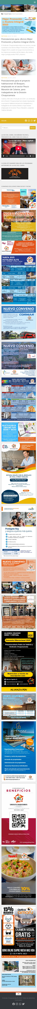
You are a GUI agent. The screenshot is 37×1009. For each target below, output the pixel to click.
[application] (18, 148)
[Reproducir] (4, 156)
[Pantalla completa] (33, 156)
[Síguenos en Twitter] (34, 121)
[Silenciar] (30, 156)
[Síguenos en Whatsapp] (32, 121)
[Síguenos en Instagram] (29, 121)
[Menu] (35, 2)
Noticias (4, 36)
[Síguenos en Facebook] (26, 121)
